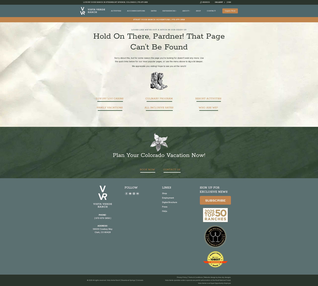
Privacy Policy (182, 277)
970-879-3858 (143, 2)
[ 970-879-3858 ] (102, 218)
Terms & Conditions (195, 277)
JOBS (229, 2)
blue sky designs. (224, 277)
